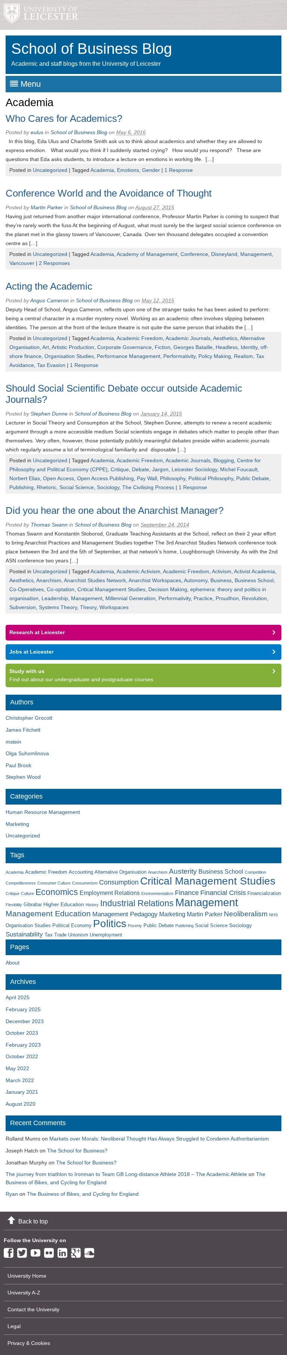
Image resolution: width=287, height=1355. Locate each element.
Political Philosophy (210, 478)
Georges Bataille (193, 347)
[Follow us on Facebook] (10, 1251)
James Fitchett (23, 730)
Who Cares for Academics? (64, 118)
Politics (109, 923)
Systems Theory (58, 607)
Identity (249, 347)
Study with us (26, 671)
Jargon (160, 469)
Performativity (179, 356)
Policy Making (214, 356)
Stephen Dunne (49, 414)
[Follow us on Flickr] (51, 1251)
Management (256, 254)
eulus (37, 132)
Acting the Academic (49, 286)
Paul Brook (18, 765)
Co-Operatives (26, 589)
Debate (140, 469)
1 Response (178, 170)
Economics (57, 892)
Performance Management (128, 356)
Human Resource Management (43, 812)
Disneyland (224, 254)
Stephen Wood (23, 777)
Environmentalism (157, 893)
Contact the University (33, 1309)
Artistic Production (73, 347)
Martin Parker (47, 207)
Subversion (22, 607)
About (12, 963)
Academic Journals (188, 338)
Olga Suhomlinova (27, 753)
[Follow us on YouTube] (37, 1251)
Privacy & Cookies (28, 1343)
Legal (14, 1326)
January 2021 (22, 1092)
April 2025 (18, 997)
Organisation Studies (69, 356)
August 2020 (21, 1104)
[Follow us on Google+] (77, 1251)
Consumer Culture (54, 883)
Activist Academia (254, 571)
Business (221, 580)
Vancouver (21, 263)
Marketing (17, 824)
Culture (27, 893)
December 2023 (25, 1021)
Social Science (76, 487)
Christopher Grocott (29, 718)
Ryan (12, 1194)
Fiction (162, 347)
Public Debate (252, 478)
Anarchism (48, 580)
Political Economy (72, 925)
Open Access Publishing (105, 478)
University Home (26, 1276)
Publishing (21, 487)
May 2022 (17, 1068)
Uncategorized (50, 170)
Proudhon (227, 598)
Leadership (54, 598)
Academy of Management (147, 254)
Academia (102, 170)
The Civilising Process (148, 487)
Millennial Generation (130, 598)
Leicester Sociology (194, 469)
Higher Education (63, 904)
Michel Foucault (238, 469)
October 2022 (22, 1056)
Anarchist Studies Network (95, 580)
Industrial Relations (137, 903)
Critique (120, 469)
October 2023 (22, 1033)
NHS (273, 915)
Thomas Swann (49, 525)
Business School (254, 580)
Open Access (58, 478)
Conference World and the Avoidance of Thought (109, 193)
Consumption (119, 882)
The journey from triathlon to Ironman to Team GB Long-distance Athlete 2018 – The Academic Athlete (126, 1174)
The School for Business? (77, 1151)
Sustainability (24, 934)
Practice (203, 598)
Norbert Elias (24, 478)
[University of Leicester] (39, 15)
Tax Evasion (51, 365)
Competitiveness (21, 883)
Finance (187, 892)
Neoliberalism (246, 914)
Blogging (223, 460)
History (92, 904)
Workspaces (114, 607)
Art (45, 347)
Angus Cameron (49, 300)
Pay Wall (147, 478)
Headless (227, 347)
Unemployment (106, 935)
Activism (221, 571)
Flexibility (14, 904)
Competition (255, 872)
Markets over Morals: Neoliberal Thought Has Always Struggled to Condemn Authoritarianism (159, 1139)
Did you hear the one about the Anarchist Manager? (114, 510)
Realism (243, 356)
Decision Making (167, 589)
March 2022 (20, 1080)
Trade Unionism (71, 935)
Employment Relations (110, 893)
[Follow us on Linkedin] (64, 1251)
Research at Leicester (37, 632)
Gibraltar (33, 904)
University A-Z (23, 1293)
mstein (13, 742)
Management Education (48, 913)
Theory (88, 607)
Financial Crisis (223, 892)
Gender (151, 170)
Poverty (135, 925)
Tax (48, 935)
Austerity (183, 871)
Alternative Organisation (120, 872)
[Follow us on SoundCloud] (91, 1251)
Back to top (33, 1221)
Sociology (108, 487)
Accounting (81, 872)
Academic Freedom (140, 338)
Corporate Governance (124, 347)
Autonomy (195, 580)
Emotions (128, 170)
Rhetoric (46, 487)
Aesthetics (225, 338)
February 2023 (23, 1045)
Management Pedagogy (125, 914)
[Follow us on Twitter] (24, 1251)
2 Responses (54, 263)
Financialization (264, 893)
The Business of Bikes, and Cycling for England (83, 1194)
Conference (194, 254)
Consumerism (85, 883)
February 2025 (23, 1009)
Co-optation (60, 589)
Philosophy (172, 478)
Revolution (254, 598)
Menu (31, 84)
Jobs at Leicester (31, 652)
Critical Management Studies (111, 589)
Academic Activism (138, 571)
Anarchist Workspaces (155, 580)
